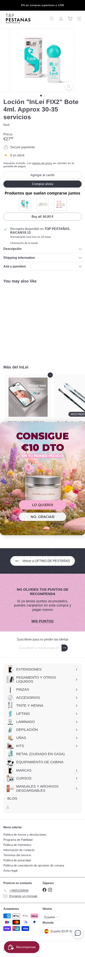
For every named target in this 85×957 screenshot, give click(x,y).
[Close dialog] (78, 428)
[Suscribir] (64, 647)
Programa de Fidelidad (17, 839)
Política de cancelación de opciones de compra (33, 865)
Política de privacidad (17, 860)
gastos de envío (42, 163)
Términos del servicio (17, 855)
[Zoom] (68, 86)
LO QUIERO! (42, 505)
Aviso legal (10, 870)
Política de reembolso (17, 844)
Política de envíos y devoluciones (24, 834)
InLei (23, 367)
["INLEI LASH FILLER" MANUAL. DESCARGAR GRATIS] (28, 409)
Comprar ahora (42, 184)
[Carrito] (70, 18)
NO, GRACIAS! (42, 517)
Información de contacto (18, 850)
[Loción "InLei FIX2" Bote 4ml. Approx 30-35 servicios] (28, 321)
